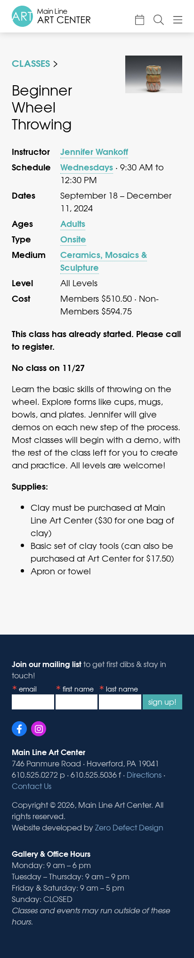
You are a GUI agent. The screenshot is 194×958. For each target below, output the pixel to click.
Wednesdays (86, 166)
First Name (78, 688)
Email (28, 688)
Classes (31, 62)
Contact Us (31, 785)
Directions (144, 774)
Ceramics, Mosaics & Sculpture (103, 261)
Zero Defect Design (129, 827)
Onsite (73, 238)
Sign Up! (162, 701)
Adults (72, 223)
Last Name (122, 688)
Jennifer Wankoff (94, 151)
